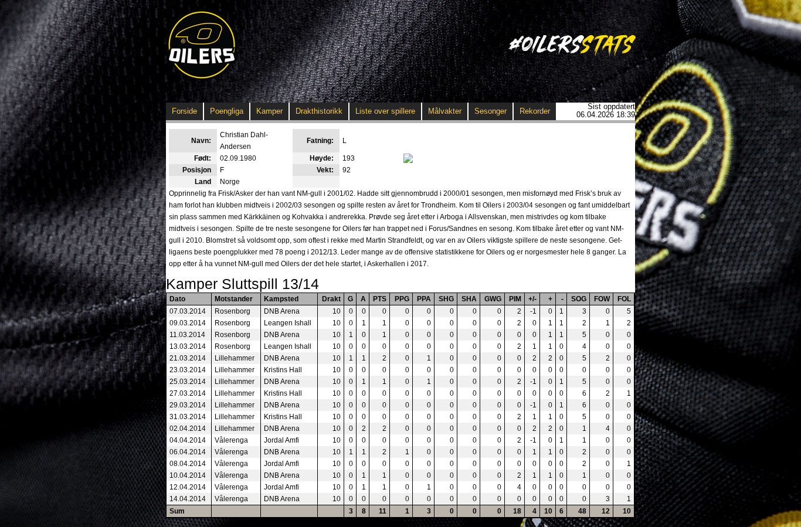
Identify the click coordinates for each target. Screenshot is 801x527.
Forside (184, 111)
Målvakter (444, 111)
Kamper (269, 111)
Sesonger (490, 111)
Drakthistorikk (319, 111)
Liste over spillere (385, 111)
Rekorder (535, 111)
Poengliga (226, 111)
